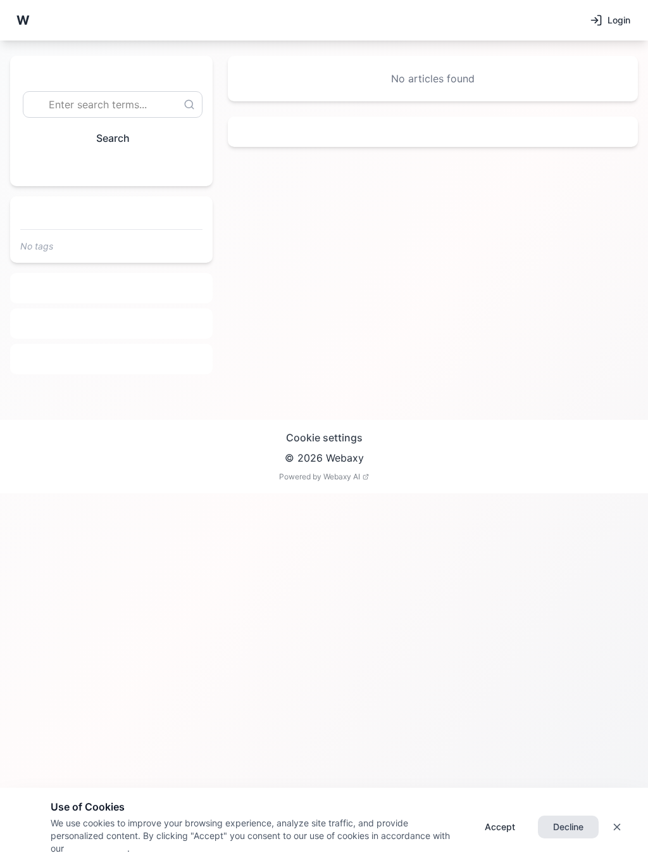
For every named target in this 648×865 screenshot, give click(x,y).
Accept (500, 826)
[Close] (617, 827)
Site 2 (111, 323)
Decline (568, 826)
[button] (22, 20)
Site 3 (111, 359)
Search (113, 138)
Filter (106, 166)
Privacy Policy (95, 848)
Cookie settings (324, 437)
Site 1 (112, 288)
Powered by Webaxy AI (319, 476)
